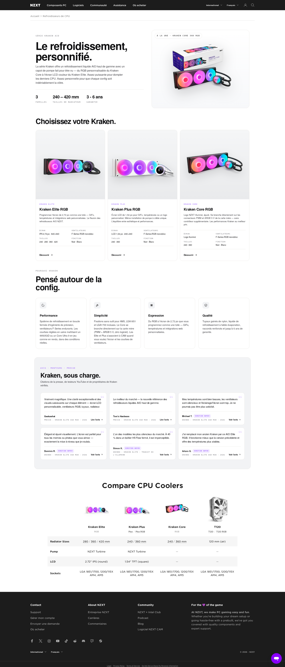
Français (231, 5)
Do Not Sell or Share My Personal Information (160, 666)
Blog (141, 623)
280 (85, 541)
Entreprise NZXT (98, 612)
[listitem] (70, 195)
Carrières (93, 617)
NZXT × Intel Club (149, 612)
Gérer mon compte (42, 617)
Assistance (119, 5)
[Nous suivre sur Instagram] (49, 641)
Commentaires (97, 623)
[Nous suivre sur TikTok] (66, 641)
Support (35, 612)
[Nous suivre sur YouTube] (57, 641)
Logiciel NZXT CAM (150, 629)
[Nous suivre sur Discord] (83, 641)
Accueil (34, 16)
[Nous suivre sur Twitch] (92, 641)
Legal (109, 666)
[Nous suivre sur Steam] (100, 641)
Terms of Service (133, 666)
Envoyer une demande (45, 623)
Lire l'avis (95, 419)
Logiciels (78, 5)
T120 (210, 531)
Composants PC (56, 5)
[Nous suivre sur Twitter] (40, 641)
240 (130, 541)
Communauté (98, 5)
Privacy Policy (119, 666)
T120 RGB (221, 531)
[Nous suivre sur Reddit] (75, 641)
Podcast (143, 617)
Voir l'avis (233, 419)
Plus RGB (140, 531)
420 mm (104, 541)
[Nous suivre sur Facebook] (32, 641)
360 (93, 541)
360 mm (140, 541)
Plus (130, 531)
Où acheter (139, 5)
